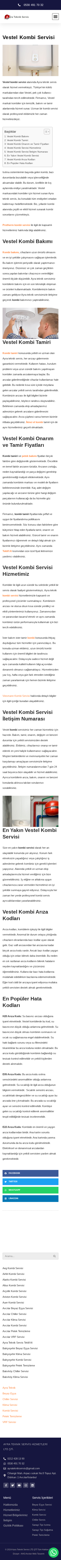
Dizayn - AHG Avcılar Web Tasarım (28, 1554)
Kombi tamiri (10, 353)
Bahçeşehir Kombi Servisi (17, 1359)
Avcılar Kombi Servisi (14, 1325)
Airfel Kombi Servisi (13, 1273)
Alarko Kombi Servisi (14, 1279)
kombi (31, 637)
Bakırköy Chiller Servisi (15, 1371)
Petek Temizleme (12, 1416)
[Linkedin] (32, 1485)
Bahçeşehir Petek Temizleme (19, 1365)
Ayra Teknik (9, 1387)
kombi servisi (10, 595)
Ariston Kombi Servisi (14, 1296)
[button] (55, 16)
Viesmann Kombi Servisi (16, 695)
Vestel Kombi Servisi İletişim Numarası (27, 151)
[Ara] (54, 1256)
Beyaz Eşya (9, 1393)
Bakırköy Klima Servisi (15, 1377)
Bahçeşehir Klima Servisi (16, 1354)
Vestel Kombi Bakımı (18, 136)
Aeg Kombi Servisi (13, 1268)
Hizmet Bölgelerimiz (15, 1515)
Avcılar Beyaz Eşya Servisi (18, 1308)
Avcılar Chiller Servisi (14, 1314)
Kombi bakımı (11, 252)
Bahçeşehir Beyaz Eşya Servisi (20, 1348)
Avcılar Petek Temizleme (16, 1331)
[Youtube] (19, 1485)
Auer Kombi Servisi (13, 1302)
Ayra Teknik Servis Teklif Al (17, 1342)
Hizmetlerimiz (11, 1509)
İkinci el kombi (35, 422)
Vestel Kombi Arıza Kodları (21, 159)
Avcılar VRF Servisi (13, 1336)
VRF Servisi (9, 1422)
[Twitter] (12, 1485)
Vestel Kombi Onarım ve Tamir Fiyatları (28, 144)
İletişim (7, 1520)
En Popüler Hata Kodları (20, 163)
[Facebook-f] (5, 1485)
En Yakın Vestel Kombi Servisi (23, 155)
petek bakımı (29, 456)
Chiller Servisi (10, 1399)
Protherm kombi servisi (16, 225)
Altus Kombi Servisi (13, 1285)
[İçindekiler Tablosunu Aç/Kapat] (45, 132)
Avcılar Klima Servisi (14, 1319)
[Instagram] (25, 1485)
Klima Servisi (10, 1404)
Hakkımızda (10, 1504)
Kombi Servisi (10, 1410)
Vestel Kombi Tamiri (17, 140)
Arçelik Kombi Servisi (14, 1291)
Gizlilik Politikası (13, 1525)
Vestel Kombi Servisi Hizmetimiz (24, 148)
